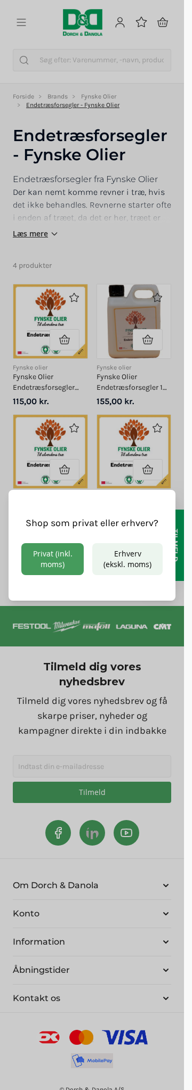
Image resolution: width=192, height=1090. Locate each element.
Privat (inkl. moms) (53, 558)
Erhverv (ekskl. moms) (127, 558)
